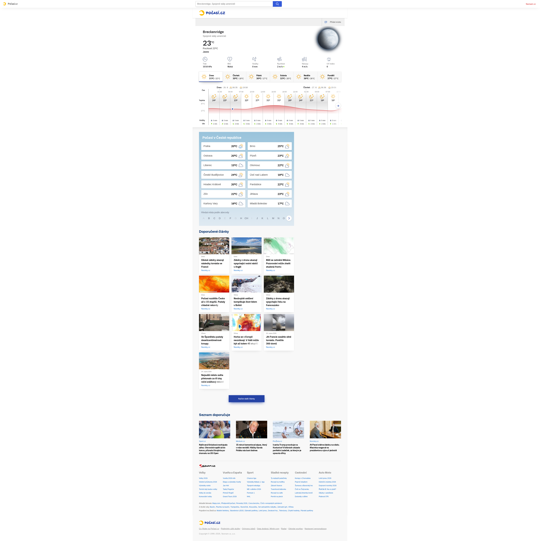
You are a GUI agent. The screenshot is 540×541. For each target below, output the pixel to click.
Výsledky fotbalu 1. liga (256, 482)
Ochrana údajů (248, 528)
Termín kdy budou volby (208, 489)
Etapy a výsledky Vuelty (232, 482)
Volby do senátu (205, 493)
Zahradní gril (282, 507)
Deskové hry (273, 511)
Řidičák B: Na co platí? (327, 489)
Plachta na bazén (222, 507)
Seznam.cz (531, 4)
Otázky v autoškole (326, 493)
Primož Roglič (228, 493)
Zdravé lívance (276, 486)
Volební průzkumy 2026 (208, 482)
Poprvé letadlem (301, 482)
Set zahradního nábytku (267, 507)
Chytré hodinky (294, 511)
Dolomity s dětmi (301, 497)
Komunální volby (205, 497)
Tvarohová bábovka (278, 489)
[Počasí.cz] (212, 13)
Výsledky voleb (205, 486)
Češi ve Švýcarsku (302, 489)
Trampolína (234, 507)
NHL (248, 497)
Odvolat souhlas (295, 528)
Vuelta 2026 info (229, 478)
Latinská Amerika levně (304, 493)
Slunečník (244, 507)
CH (246, 218)
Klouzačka (253, 507)
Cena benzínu (253, 503)
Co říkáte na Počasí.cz (209, 528)
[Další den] (338, 106)
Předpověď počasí (228, 503)
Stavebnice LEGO (237, 511)
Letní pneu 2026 (325, 478)
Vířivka (290, 507)
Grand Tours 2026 (230, 497)
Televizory (283, 511)
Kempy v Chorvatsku (303, 478)
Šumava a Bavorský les (304, 486)
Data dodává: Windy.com (268, 528)
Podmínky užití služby (230, 528)
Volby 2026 (203, 478)
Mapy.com (216, 503)
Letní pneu (263, 511)
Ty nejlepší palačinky (279, 478)
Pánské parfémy (307, 511)
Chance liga (251, 478)
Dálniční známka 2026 (327, 482)
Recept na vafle (277, 493)
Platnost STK (324, 497)
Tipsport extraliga (253, 486)
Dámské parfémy (251, 511)
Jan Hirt (226, 486)
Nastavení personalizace (316, 528)
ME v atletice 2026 (254, 489)
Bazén (212, 507)
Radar (284, 528)
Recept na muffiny (278, 482)
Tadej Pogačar (228, 489)
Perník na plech (277, 497)
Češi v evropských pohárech (271, 503)
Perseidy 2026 (241, 503)
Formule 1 (251, 493)
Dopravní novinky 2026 (328, 486)
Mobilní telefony (223, 511)
